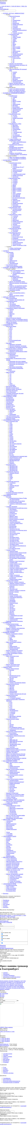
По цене (2, 995)
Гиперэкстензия (13, 551)
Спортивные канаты (11, 301)
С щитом (14, 217)
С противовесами (17, 132)
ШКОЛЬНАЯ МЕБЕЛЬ (9, 857)
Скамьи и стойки (10, 550)
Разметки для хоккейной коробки (18, 285)
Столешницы (12, 879)
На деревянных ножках (15, 727)
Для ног (11, 536)
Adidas (14, 40)
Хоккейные (9, 403)
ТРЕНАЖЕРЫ (7, 495)
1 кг (10, 373)
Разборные (15, 278)
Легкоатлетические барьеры (13, 318)
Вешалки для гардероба (12, 865)
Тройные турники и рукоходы (17, 590)
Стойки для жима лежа (15, 571)
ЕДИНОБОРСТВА (8, 325)
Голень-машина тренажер (7, 981)
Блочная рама (12, 526)
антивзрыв (12, 709)
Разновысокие (13, 692)
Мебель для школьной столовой (14, 874)
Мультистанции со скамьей (16, 519)
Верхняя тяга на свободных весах (18, 508)
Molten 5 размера (16, 188)
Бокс (7, 842)
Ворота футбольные (14, 16)
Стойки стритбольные (15, 248)
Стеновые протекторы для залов (14, 393)
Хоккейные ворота (14, 276)
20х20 (10, 413)
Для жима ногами (14, 540)
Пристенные (15, 128)
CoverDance (12, 482)
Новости (5, 903)
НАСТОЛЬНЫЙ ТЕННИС (10, 761)
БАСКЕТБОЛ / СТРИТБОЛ (10, 160)
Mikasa (14, 44)
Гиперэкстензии (13, 603)
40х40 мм (11, 411)
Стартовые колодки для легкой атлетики (17, 320)
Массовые (15, 125)
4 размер (14, 72)
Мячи (10, 315)
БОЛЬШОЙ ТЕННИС (9, 632)
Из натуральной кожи (15, 340)
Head (10, 638)
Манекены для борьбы (15, 344)
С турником (9, 835)
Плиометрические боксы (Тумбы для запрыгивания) (18, 499)
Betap (10, 432)
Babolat (11, 643)
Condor (11, 434)
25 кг (10, 330)
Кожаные (14, 35)
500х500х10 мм (13, 466)
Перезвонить (4, 1097)
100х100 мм (12, 410)
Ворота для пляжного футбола (17, 91)
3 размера (15, 179)
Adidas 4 (14, 41)
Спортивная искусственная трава (18, 456)
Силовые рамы (13, 562)
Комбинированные (11, 823)
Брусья (11, 593)
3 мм (13, 119)
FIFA (13, 42)
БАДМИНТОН (7, 622)
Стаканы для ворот (17, 33)
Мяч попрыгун (13, 717)
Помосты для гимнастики (13, 759)
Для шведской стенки (15, 744)
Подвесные (12, 357)
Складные (15, 26)
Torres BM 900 (16, 196)
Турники (11, 617)
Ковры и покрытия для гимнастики (15, 755)
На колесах (12, 790)
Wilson (11, 639)
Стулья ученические (11, 860)
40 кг (10, 332)
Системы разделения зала (13, 417)
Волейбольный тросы (15, 149)
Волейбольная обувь (11, 885)
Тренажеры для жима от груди (8, 982)
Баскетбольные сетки (15, 207)
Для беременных (13, 710)
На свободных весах (14, 548)
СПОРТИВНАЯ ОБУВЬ (9, 883)
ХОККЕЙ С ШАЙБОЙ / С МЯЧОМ (12, 267)
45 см (10, 702)
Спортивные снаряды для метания (15, 308)
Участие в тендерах (8, 1073)
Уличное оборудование (12, 580)
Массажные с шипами (15, 716)
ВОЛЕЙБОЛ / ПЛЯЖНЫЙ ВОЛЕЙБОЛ (13, 93)
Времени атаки (10, 856)
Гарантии (5, 1058)
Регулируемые (13, 814)
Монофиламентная (14, 460)
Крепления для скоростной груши (18, 362)
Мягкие (11, 679)
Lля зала (14, 115)
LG (10, 480)
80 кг (10, 339)
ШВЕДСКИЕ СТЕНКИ (9, 819)
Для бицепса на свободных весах (18, 530)
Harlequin (11, 487)
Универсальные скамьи (15, 579)
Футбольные (9, 397)
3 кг (10, 376)
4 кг (10, 378)
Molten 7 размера (16, 190)
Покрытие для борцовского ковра (18, 351)
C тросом (14, 116)
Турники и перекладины (15, 618)
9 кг (10, 382)
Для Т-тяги (12, 547)
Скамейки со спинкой (12, 867)
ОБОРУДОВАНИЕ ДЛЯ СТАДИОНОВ (13, 800)
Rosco (10, 488)
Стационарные (16, 223)
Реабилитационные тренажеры (14, 621)
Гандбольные (9, 252)
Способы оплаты (7, 1053)
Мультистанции (13, 517)
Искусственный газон (12, 421)
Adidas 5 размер (16, 37)
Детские (14, 21)
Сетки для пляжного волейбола (17, 158)
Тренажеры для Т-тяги (20, 981)
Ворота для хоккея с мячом (16, 295)
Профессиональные (17, 24)
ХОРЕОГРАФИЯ (7, 804)
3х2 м (13, 17)
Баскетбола (9, 844)
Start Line (11, 776)
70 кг (10, 337)
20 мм (10, 425)
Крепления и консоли (15, 306)
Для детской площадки (15, 443)
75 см (10, 706)
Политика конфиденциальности (11, 1081)
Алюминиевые (16, 20)
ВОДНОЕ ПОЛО (7, 654)
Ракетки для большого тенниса (14, 633)
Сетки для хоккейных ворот (16, 270)
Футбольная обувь (11, 889)
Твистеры (11, 587)
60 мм (10, 431)
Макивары (9, 369)
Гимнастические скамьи (12, 719)
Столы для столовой (14, 875)
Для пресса (12, 608)
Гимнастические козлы (12, 748)
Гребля (11, 604)
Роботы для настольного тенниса (15, 795)
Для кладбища (13, 446)
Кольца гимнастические (12, 756)
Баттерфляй (12, 524)
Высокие (11, 670)
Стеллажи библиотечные (13, 863)
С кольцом (15, 216)
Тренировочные (16, 28)
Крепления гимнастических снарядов (16, 758)
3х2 (13, 60)
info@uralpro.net (4, 9)
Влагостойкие (13, 787)
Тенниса (8, 849)
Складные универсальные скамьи (18, 568)
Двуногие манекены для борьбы (17, 346)
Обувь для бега (10, 886)
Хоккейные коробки (14, 290)
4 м (10, 723)
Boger (10, 474)
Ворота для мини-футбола (16, 83)
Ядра (10, 316)
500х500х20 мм (13, 467)
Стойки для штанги (14, 575)
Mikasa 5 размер (16, 101)
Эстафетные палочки (11, 323)
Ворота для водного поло (13, 664)
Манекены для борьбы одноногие (18, 347)
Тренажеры (12, 600)
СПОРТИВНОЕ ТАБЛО (9, 836)
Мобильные (15, 126)
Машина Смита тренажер (16, 985)
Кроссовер (12, 515)
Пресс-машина (13, 520)
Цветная (11, 462)
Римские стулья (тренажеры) (16, 561)
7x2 (13, 59)
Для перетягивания (14, 305)
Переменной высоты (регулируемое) (14, 676)
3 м (10, 673)
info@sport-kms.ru (4, 1045)
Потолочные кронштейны (16, 368)
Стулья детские (13, 872)
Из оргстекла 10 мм (17, 237)
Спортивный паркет (11, 494)
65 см (10, 705)
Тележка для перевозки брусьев (17, 693)
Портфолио (6, 900)
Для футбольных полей (15, 457)
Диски (11, 311)
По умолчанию (4, 993)
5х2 (13, 19)
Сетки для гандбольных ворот (14, 266)
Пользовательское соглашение (11, 1082)
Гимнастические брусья (12, 684)
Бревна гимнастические (12, 668)
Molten (14, 186)
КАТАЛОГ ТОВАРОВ (6, 922)
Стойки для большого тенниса (14, 653)
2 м (10, 671)
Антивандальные (17, 171)
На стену (11, 455)
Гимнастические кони (12, 695)
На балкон (12, 452)
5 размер (14, 38)
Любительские (16, 51)
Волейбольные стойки (15, 123)
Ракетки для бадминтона (12, 629)
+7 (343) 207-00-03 (5, 6)
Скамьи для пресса (14, 565)
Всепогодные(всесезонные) (16, 781)
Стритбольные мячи (14, 249)
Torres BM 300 (16, 195)
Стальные (15, 27)
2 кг (10, 375)
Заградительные (10, 408)
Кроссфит (8, 496)
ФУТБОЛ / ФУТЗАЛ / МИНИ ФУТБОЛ (13, 13)
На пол (11, 453)
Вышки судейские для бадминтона (15, 628)
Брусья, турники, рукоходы (16, 582)
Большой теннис (10, 406)
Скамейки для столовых (15, 877)
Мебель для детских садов (13, 870)
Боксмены (9, 343)
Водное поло (9, 407)
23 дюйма (11, 635)
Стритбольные (16, 225)
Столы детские (13, 871)
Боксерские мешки (11, 326)
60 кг (10, 336)
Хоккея (8, 846)
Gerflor (11, 477)
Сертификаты (6, 1078)
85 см (10, 707)
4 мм (13, 121)
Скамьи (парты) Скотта (15, 564)
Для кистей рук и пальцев (16, 543)
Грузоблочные (13, 513)
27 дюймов (12, 636)
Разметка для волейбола (15, 153)
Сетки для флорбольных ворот (17, 287)
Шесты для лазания (11, 322)
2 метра (11, 438)
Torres (14, 49)
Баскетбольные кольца (15, 162)
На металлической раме (18, 239)
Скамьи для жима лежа (15, 596)
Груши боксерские (11, 353)
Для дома (11, 445)
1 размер (11, 253)
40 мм (10, 428)
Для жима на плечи (14, 538)
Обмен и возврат (7, 1056)
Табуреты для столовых (15, 882)
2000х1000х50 (13, 742)
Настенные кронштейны (15, 366)
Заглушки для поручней (12, 816)
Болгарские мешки (11, 386)
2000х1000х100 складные (16, 741)
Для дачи (11, 442)
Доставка (5, 1055)
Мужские (11, 689)
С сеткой (14, 133)
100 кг (11, 327)
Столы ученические (11, 858)
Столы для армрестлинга (16, 523)
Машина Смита (13, 516)
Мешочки (11, 313)
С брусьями (9, 833)
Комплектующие (10, 418)
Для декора (12, 450)
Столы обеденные (14, 878)
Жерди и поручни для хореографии (15, 815)
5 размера (15, 181)
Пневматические (13, 355)
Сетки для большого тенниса (14, 652)
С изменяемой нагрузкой (16, 615)
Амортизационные (17, 169)
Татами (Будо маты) (11, 394)
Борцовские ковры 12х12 (16, 350)
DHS (10, 763)
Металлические (10, 825)
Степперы (12, 598)
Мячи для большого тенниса (13, 642)
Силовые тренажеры (11, 506)
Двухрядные (12, 811)
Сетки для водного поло (12, 666)
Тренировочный (16, 81)
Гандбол (8, 837)
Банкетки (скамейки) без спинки (15, 868)
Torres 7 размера (16, 193)
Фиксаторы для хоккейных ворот (18, 288)
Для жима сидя (13, 534)
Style (10, 489)
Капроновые (12, 414)
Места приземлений (11, 298)
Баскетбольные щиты (15, 232)
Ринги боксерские (11, 392)
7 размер (14, 183)
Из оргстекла (15, 235)
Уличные (14, 137)
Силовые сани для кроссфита (17, 501)
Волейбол (8, 839)
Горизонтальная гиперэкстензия (17, 552)
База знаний (6, 904)
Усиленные (15, 176)
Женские (11, 688)
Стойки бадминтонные (12, 624)
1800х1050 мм (16, 234)
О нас (4, 1067)
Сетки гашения (16, 271)
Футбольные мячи (14, 34)
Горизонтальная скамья (15, 554)
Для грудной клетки (14, 533)
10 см (10, 738)
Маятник (11, 612)
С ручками (12, 713)
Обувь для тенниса (11, 888)
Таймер (8, 854)
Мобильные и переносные (16, 808)
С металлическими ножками (16, 728)
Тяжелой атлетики (11, 851)
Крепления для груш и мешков (17, 361)
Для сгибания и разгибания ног (17, 545)
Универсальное (10, 853)
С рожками (12, 712)
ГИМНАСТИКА (7, 667)
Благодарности (7, 1079)
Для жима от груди (14, 541)
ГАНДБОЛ (6, 251)
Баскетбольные (10, 400)
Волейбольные (13, 95)
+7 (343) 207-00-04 (15, 6)
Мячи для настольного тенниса (14, 762)
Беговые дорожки (14, 591)
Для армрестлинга (14, 537)
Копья (11, 312)
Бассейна (8, 847)
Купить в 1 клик (10, 1031)
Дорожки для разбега (11, 752)
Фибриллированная (14, 459)
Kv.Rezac (14, 211)
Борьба (8, 840)
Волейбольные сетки (14, 114)
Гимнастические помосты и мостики (16, 749)
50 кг (10, 334)
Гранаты (11, 309)
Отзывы (5, 905)
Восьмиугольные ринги (12, 387)
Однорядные (12, 812)
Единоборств (9, 850)
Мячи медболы (10, 372)
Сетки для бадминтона (12, 631)
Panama (11, 436)
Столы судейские (10, 797)
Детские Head (13, 640)
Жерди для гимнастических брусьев (15, 754)
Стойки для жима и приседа (16, 569)
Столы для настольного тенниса (14, 779)
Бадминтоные (10, 404)
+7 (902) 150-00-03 (10, 916)
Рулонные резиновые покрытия (14, 492)
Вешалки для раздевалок (12, 864)
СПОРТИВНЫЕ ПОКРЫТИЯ (11, 420)
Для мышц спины (14, 544)
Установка (6, 901)
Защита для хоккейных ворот (17, 281)
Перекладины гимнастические (14, 731)
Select (13, 45)
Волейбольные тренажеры (16, 147)
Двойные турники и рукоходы (17, 583)
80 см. (11, 329)
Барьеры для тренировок (15, 63)
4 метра (11, 439)
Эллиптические (13, 619)
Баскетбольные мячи (14, 178)
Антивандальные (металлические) (17, 209)
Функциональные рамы (15, 502)
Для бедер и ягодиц (14, 529)
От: (1, 1000)
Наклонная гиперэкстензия (16, 555)
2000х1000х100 (13, 740)
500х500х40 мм (13, 470)
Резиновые (15, 204)
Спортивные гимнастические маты (15, 735)
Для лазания (12, 304)
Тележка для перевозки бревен (17, 682)
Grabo (10, 478)
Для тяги (11, 611)
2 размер (11, 255)
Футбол (8, 843)
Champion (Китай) (14, 473)
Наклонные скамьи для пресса (17, 557)
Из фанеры (15, 238)
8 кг (10, 380)
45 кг (10, 333)
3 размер (14, 165)
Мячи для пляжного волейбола (17, 157)
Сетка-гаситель (16, 58)
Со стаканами (16, 135)
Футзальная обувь (11, 890)
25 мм (10, 427)
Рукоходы (11, 614)
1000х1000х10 (13, 745)
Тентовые (11, 341)
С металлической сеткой (18, 174)
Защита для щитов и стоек (19, 245)
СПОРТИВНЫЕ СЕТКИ (9, 396)
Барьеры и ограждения (12, 793)
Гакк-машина (12, 509)
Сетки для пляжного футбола (17, 88)
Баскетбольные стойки (15, 214)
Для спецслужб (13, 589)
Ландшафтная (13, 449)
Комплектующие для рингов (13, 389)
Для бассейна (12, 441)
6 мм (10, 422)
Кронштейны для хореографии (14, 818)
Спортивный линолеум (12, 471)
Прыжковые (12, 696)
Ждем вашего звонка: (5, 915)
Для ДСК (11, 302)
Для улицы (12, 448)
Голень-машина (13, 510)
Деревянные (12, 730)
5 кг (10, 379)
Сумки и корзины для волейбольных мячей (15, 139)
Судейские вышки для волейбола (18, 154)
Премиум (11, 463)
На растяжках (16, 107)
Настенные (15, 230)
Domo (10, 435)
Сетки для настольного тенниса (14, 775)
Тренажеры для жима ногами (13, 988)
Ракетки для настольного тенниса (15, 769)
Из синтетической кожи (18, 197)
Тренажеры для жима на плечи (8, 986)
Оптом (8, 832)
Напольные (12, 354)
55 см (10, 703)
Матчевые (15, 52)
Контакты (5, 893)
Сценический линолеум (12, 481)
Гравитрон (12, 512)
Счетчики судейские (11, 798)
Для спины (12, 610)
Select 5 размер (16, 48)
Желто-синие (15, 111)
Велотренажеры (13, 594)
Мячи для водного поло (12, 656)
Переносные (15, 23)
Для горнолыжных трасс (12, 415)
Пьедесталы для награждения (14, 801)
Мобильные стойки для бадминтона (15, 626)
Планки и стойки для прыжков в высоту (17, 319)
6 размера (15, 182)
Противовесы (16, 227)
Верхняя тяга (12, 527)
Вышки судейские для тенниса (14, 650)
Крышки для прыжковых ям (16, 299)
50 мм (10, 429)
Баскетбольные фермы (15, 228)
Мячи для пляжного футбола (17, 90)
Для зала (14, 130)
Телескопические (17, 136)
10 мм (10, 424)
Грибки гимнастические (12, 751)
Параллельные (13, 691)
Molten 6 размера (16, 189)
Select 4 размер (16, 47)
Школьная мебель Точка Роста (14, 861)
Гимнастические (13, 734)
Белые (14, 122)
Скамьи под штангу (14, 566)
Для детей (12, 605)
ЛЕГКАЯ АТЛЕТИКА (9, 297)
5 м (10, 674)
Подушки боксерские (12, 390)
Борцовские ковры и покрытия (14, 348)
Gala (13, 98)
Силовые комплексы (14, 522)
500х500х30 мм (13, 468)
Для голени (12, 531)
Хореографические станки (13, 805)
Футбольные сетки (14, 56)
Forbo (10, 475)
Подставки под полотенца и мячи (15, 794)
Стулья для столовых (14, 881)
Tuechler (11, 491)
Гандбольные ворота (11, 264)
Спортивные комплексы (15, 597)
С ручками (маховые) (15, 698)
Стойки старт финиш (12, 802)
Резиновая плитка (11, 464)
